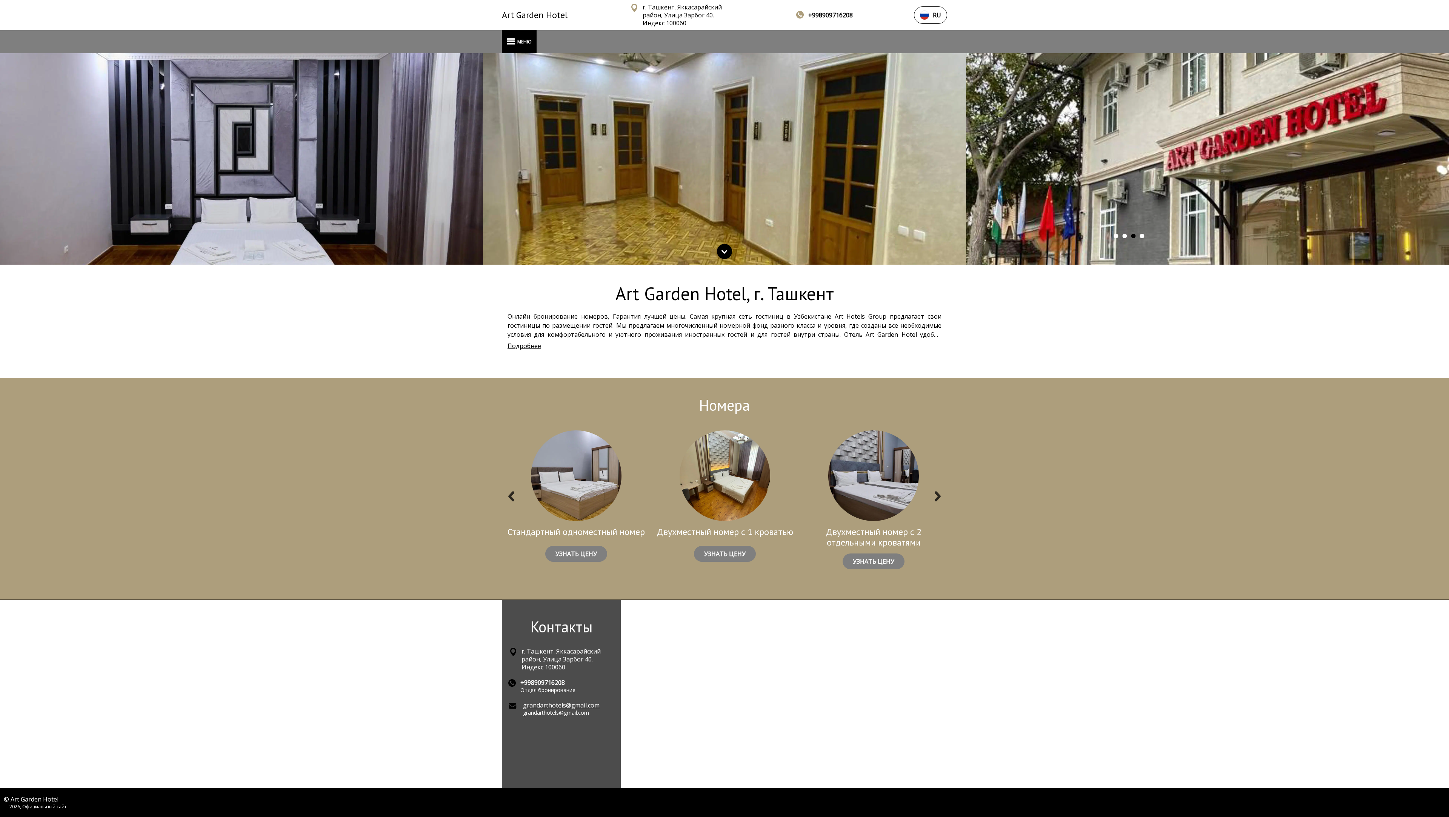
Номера (724, 405)
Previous (511, 498)
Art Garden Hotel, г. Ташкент (724, 293)
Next (937, 498)
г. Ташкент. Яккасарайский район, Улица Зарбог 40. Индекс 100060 (682, 15)
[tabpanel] (241, 159)
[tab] (1116, 236)
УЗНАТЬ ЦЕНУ (576, 554)
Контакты (561, 627)
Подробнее (524, 346)
